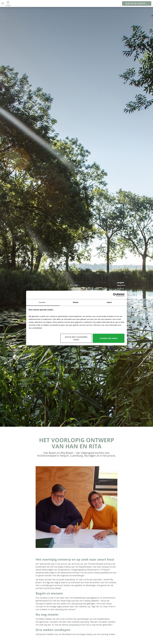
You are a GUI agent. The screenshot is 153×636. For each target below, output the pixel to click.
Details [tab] (75, 302)
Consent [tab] (42, 302)
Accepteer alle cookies (108, 338)
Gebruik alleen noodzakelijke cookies (76, 338)
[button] (2, 3)
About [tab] (109, 302)
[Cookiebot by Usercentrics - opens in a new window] (114, 295)
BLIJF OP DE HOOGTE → (136, 3)
